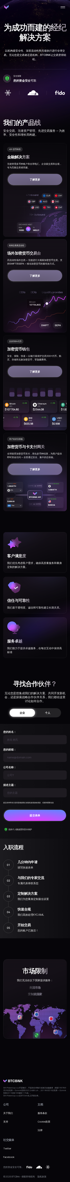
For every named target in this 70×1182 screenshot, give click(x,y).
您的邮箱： (9, 749)
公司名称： (9, 767)
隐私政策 (41, 1176)
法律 (40, 1130)
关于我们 (8, 1113)
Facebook (8, 1157)
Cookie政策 (44, 1121)
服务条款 (42, 1113)
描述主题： (9, 785)
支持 (5, 1121)
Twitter (7, 1148)
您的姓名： (9, 731)
